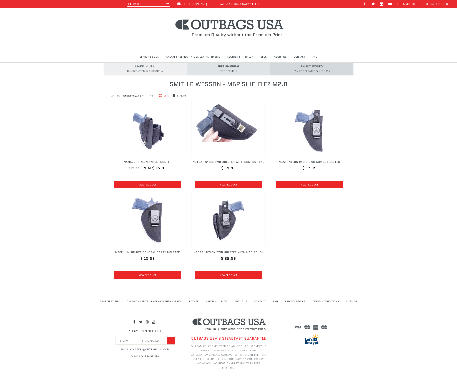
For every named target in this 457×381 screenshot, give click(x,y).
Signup (125, 340)
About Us (280, 57)
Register (432, 3)
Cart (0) (409, 4)
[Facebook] (134, 322)
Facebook (364, 4)
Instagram (381, 4)
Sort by (115, 95)
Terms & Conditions (325, 301)
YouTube (390, 4)
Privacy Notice (295, 301)
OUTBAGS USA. (150, 356)
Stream (181, 95)
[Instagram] (147, 322)
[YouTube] (154, 322)
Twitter (373, 4)
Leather (232, 57)
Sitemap (351, 301)
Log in (444, 3)
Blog (264, 57)
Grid (167, 95)
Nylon (249, 57)
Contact (299, 57)
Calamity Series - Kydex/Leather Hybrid (193, 57)
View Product (147, 184)
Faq (315, 57)
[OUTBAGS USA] (228, 20)
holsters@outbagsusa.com (150, 349)
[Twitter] (141, 322)
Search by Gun (149, 57)
